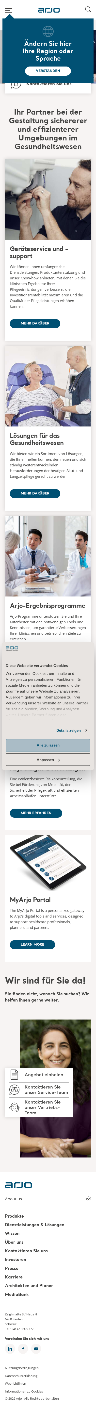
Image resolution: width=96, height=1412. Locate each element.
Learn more (32, 944)
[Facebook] (23, 1349)
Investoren (15, 1260)
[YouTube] (36, 1349)
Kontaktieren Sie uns (26, 1251)
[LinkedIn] (10, 1349)
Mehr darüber (35, 323)
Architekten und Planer (29, 1286)
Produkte (14, 1216)
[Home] (49, 10)
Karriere (14, 1277)
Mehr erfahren (36, 813)
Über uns (14, 1243)
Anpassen (45, 760)
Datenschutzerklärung (21, 1375)
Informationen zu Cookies (24, 1391)
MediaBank (17, 1295)
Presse (11, 1269)
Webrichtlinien (15, 1383)
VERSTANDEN (48, 71)
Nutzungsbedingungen (22, 1368)
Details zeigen (68, 730)
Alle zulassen (48, 745)
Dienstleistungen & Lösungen (34, 1225)
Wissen (12, 1234)
